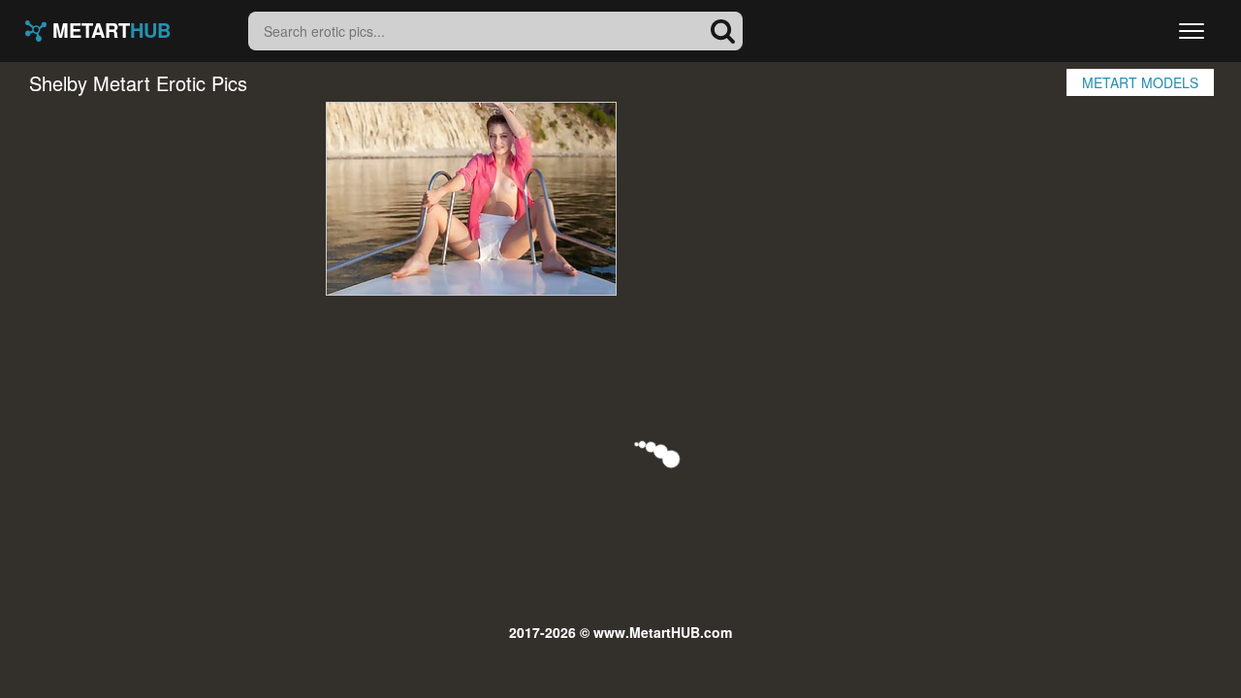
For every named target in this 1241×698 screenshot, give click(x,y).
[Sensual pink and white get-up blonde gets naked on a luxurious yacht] (471, 199)
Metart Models (1140, 82)
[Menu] (1191, 31)
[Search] (723, 31)
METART (109, 31)
